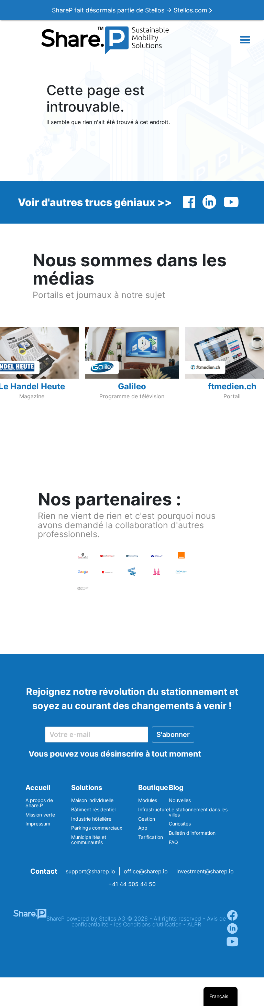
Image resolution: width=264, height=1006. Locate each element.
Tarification (150, 837)
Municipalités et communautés (88, 839)
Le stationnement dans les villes (198, 812)
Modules (147, 800)
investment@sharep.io (205, 871)
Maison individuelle (92, 800)
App (142, 828)
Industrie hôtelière (91, 819)
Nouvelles (180, 800)
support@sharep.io (90, 871)
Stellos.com (190, 10)
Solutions (86, 787)
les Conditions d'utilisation (148, 924)
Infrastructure (153, 809)
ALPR (194, 924)
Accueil (37, 787)
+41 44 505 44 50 (132, 884)
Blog (176, 787)
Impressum (37, 824)
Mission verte (40, 815)
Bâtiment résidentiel (93, 809)
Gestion (146, 819)
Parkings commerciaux (96, 828)
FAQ (173, 842)
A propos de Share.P (39, 802)
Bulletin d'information (192, 833)
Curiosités (180, 824)
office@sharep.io (146, 871)
